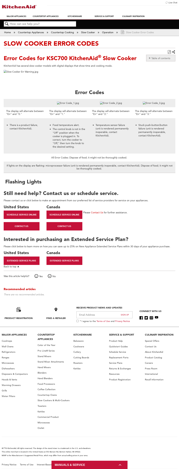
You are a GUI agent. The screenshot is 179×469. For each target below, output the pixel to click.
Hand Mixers (44, 367)
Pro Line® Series (46, 350)
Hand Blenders (45, 378)
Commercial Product (48, 417)
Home (8, 32)
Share (173, 52)
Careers (149, 363)
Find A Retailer (56, 318)
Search (7, 24)
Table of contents (160, 58)
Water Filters (8, 396)
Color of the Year (46, 345)
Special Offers (152, 341)
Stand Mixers (44, 356)
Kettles (41, 411)
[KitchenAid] (19, 6)
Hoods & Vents (9, 379)
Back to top (10, 266)
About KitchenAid (154, 352)
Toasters (42, 406)
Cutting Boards (81, 357)
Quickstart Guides (118, 346)
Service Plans (115, 363)
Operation (108, 32)
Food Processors (46, 384)
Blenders (42, 372)
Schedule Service (117, 352)
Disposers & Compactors (15, 374)
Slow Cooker (88, 32)
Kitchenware (75, 16)
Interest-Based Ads (46, 464)
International (151, 374)
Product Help (116, 341)
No (54, 276)
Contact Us (21, 226)
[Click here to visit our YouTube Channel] (156, 318)
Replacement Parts (118, 357)
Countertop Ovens (47, 395)
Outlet (41, 428)
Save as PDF (169, 52)
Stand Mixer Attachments (51, 361)
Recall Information (154, 379)
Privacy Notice (122, 321)
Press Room (151, 368)
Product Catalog (153, 357)
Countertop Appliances (46, 16)
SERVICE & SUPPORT (121, 334)
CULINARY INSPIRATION (159, 334)
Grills (4, 390)
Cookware (78, 346)
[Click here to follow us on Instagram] (151, 318)
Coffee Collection (46, 389)
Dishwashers (8, 368)
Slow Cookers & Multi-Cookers (54, 400)
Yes (41, 276)
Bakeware (78, 341)
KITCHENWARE (82, 334)
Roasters (78, 363)
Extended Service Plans (21, 261)
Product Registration (19, 318)
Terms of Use (103, 321)
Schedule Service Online (22, 215)
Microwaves (8, 363)
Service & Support (104, 16)
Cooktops (7, 341)
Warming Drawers (11, 385)
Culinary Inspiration (133, 16)
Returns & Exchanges (120, 368)
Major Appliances (16, 16)
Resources (114, 374)
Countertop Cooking (63, 32)
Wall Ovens (7, 346)
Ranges (5, 357)
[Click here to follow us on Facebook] (141, 318)
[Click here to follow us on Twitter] (146, 318)
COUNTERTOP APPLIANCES (46, 337)
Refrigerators (8, 352)
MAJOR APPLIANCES (14, 334)
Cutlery (77, 352)
